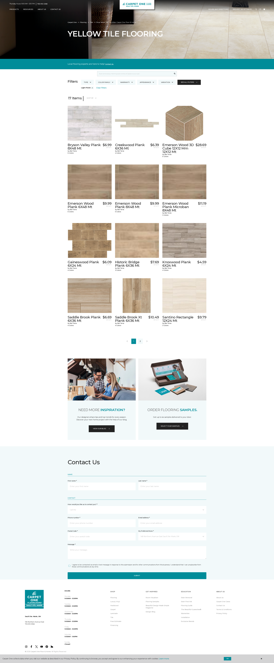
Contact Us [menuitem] (55, 9)
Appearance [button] (145, 82)
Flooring (83, 22)
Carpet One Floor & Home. (41, 652)
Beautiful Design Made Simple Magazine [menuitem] (157, 607)
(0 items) (264, 9)
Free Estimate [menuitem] (115, 621)
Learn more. (164, 659)
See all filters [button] (187, 82)
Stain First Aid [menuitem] (186, 602)
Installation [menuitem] (185, 617)
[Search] (175, 73)
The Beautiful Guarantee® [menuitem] (191, 609)
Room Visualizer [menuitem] (152, 598)
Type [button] (86, 82)
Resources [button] (28, 9)
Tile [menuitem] (111, 617)
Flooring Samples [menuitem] (152, 602)
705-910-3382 (42, 4)
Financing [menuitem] (114, 625)
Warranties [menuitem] (185, 613)
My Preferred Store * (146, 531)
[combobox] (135, 73)
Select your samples (170, 426)
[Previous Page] (127, 341)
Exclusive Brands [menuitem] (187, 621)
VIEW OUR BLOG (99, 429)
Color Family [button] (104, 82)
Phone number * (74, 517)
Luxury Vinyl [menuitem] (115, 602)
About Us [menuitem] (219, 598)
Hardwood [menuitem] (114, 605)
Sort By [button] (90, 98)
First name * (72, 481)
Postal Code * (73, 531)
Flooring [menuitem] (113, 598)
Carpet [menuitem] (113, 609)
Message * (71, 544)
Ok (227, 659)
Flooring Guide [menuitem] (186, 605)
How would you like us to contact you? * (82, 504)
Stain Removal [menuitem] (186, 598)
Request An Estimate (242, 9)
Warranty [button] (125, 82)
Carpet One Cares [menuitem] (223, 602)
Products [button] (14, 9)
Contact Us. (109, 64)
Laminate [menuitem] (114, 613)
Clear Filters (101, 88)
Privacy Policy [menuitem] (221, 613)
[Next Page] (147, 341)
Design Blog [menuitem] (150, 612)
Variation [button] (165, 82)
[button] (256, 9)
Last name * (142, 481)
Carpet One (72, 22)
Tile (91, 22)
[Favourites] (260, 9)
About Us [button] (42, 9)
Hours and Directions (218, 9)
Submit (137, 576)
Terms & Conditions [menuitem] (224, 609)
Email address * (144, 517)
